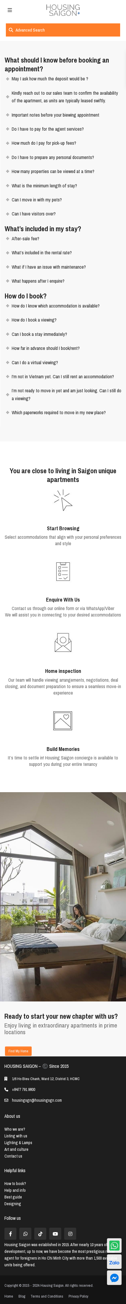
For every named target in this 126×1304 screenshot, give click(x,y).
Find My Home (18, 1051)
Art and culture (16, 1149)
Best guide (13, 1197)
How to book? (15, 1183)
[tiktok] (40, 1234)
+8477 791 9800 (23, 1089)
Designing (12, 1203)
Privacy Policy (78, 1296)
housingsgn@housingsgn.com (37, 1100)
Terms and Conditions (46, 1296)
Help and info (15, 1190)
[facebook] (10, 1234)
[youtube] (55, 1234)
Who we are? (14, 1129)
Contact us (13, 1156)
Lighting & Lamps (18, 1142)
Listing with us (15, 1136)
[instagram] (70, 1234)
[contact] (114, 1277)
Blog (21, 1296)
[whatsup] (25, 1234)
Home (8, 1296)
